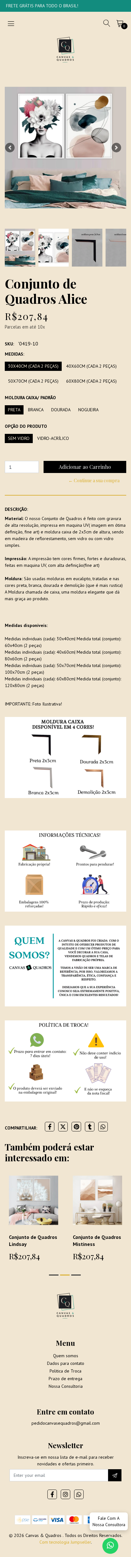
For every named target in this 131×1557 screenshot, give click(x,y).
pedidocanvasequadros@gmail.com (65, 1423)
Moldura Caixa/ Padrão (30, 397)
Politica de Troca (65, 1371)
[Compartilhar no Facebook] (49, 1126)
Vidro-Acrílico (53, 438)
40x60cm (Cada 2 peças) (91, 366)
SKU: (9, 344)
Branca (36, 410)
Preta (14, 410)
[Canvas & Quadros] (65, 49)
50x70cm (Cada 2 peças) (33, 381)
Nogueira (88, 410)
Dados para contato (65, 1363)
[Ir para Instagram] (65, 1494)
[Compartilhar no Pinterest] (76, 1126)
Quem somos (65, 1356)
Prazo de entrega (65, 1378)
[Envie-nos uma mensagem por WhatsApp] (110, 1546)
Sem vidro (19, 438)
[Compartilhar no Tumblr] (89, 1126)
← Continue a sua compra (94, 480)
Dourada (61, 410)
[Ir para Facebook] (52, 1494)
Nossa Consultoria (66, 1386)
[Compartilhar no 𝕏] (63, 1126)
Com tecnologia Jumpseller (65, 1542)
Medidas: (14, 354)
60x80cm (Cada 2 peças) (91, 381)
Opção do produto (26, 426)
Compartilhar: (21, 1128)
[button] (10, 148)
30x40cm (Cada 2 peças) (33, 366)
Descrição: (16, 509)
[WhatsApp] (78, 1494)
